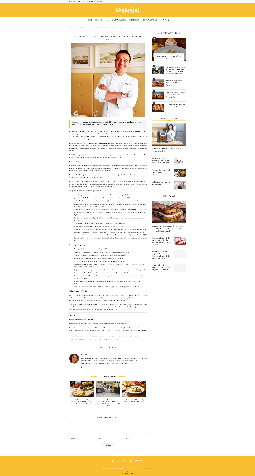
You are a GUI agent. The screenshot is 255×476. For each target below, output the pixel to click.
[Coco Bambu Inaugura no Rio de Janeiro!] (158, 108)
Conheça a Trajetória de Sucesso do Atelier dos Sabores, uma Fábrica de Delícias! (161, 241)
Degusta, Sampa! (150, 20)
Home (89, 20)
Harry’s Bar (122, 336)
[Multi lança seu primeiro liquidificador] (180, 185)
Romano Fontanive (110, 339)
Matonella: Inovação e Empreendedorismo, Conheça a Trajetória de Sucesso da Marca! (161, 254)
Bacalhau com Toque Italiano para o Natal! (134, 400)
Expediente (90, 1)
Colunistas (134, 20)
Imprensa (81, 1)
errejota (103, 336)
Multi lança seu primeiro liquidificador (161, 183)
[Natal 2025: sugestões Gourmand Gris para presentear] (169, 134)
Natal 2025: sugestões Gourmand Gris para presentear (167, 149)
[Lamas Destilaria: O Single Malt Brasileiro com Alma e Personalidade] (158, 95)
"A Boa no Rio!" (81, 27)
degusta (94, 336)
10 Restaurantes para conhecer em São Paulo (169, 57)
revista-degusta (134, 336)
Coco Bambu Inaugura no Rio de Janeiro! (175, 106)
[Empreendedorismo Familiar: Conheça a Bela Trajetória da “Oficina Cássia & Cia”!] (180, 268)
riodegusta (92, 339)
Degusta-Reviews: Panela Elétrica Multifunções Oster (161, 172)
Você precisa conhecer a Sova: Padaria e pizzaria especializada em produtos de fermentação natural (168, 228)
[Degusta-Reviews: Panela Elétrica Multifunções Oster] (180, 173)
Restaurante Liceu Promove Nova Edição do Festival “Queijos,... (82, 401)
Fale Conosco (100, 1)
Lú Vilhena (86, 355)
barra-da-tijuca (83, 336)
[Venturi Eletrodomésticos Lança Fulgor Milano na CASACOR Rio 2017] (108, 389)
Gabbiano (112, 336)
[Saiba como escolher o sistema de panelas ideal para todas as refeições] (180, 161)
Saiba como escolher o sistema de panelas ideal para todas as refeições (160, 160)
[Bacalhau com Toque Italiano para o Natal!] (134, 389)
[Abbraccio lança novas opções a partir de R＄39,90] (158, 83)
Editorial (72, 1)
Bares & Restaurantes (116, 20)
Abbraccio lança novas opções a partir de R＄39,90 (174, 82)
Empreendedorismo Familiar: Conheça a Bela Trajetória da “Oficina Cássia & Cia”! (161, 268)
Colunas (98, 20)
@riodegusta (148, 469)
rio (72, 339)
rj (100, 339)
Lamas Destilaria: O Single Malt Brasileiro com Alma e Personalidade (175, 95)
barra (72, 336)
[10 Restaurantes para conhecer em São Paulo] (169, 49)
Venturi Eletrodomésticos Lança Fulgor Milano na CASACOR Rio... (108, 402)
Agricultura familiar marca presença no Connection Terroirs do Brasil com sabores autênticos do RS (175, 70)
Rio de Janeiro (80, 339)
